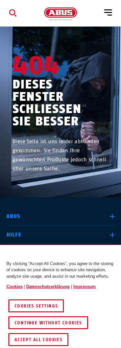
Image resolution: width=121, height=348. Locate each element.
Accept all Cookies (38, 339)
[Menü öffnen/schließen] (108, 13)
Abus (13, 216)
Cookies (14, 286)
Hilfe (14, 235)
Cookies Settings (36, 306)
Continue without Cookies (48, 323)
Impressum (84, 286)
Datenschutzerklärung (48, 286)
